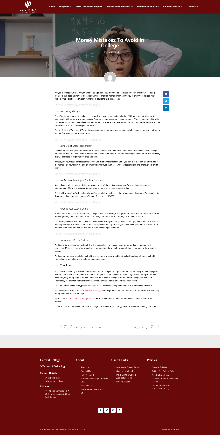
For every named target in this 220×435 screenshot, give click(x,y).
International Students (148, 7)
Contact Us (192, 7)
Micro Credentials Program (89, 7)
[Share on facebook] (166, 94)
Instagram (86, 298)
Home (52, 7)
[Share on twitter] (166, 101)
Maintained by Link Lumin (171, 429)
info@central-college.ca (93, 290)
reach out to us (94, 286)
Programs (64, 7)
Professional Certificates (118, 7)
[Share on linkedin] (166, 108)
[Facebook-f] (100, 410)
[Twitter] (106, 410)
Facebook (72, 298)
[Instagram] (113, 410)
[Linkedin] (119, 410)
